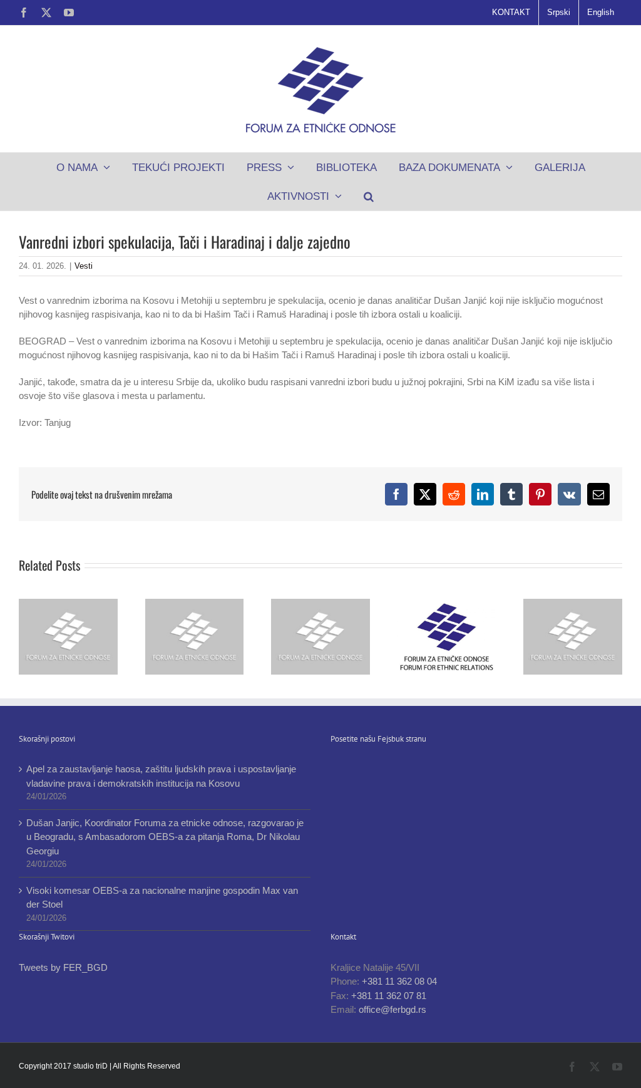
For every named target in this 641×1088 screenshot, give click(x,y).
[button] (369, 196)
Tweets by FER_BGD (63, 967)
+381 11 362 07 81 (388, 995)
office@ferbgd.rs (392, 1009)
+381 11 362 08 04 (399, 981)
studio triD (91, 1066)
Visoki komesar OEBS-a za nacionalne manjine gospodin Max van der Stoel (162, 897)
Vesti (83, 266)
